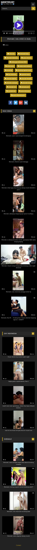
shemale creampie (12, 82)
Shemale (11, 53)
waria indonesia (25, 91)
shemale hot (12, 87)
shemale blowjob (26, 78)
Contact (18, 545)
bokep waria (10, 66)
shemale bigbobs (11, 78)
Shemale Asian (24, 53)
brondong (9, 70)
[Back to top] (31, 544)
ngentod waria (26, 74)
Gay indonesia (12, 74)
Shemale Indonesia (12, 57)
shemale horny (27, 82)
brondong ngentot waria (24, 70)
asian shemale (27, 57)
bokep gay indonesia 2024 (18, 62)
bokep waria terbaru (25, 66)
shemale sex (11, 91)
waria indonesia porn (19, 95)
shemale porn (25, 87)
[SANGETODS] (15, 3)
